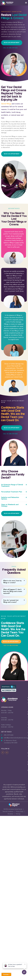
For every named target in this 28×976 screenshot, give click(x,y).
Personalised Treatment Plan (11, 492)
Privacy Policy (19, 811)
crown (17, 242)
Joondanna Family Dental (15, 809)
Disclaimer (10, 814)
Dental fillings (6, 104)
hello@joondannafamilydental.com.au (16, 738)
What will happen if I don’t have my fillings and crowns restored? (12, 591)
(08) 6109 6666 (8, 735)
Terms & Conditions (7, 811)
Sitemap (18, 814)
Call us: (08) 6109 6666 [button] (11, 645)
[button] (14, 485)
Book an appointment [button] (11, 641)
